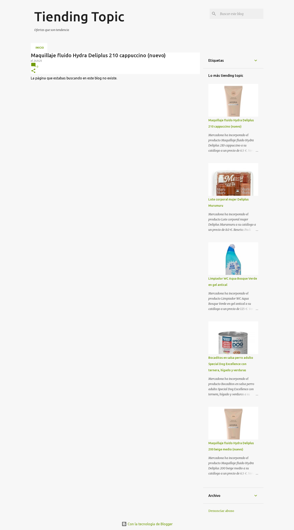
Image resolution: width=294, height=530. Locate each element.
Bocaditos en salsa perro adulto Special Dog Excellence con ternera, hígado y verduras (230, 364)
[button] (33, 71)
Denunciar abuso (221, 511)
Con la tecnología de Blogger (150, 524)
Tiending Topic (79, 16)
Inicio (40, 47)
